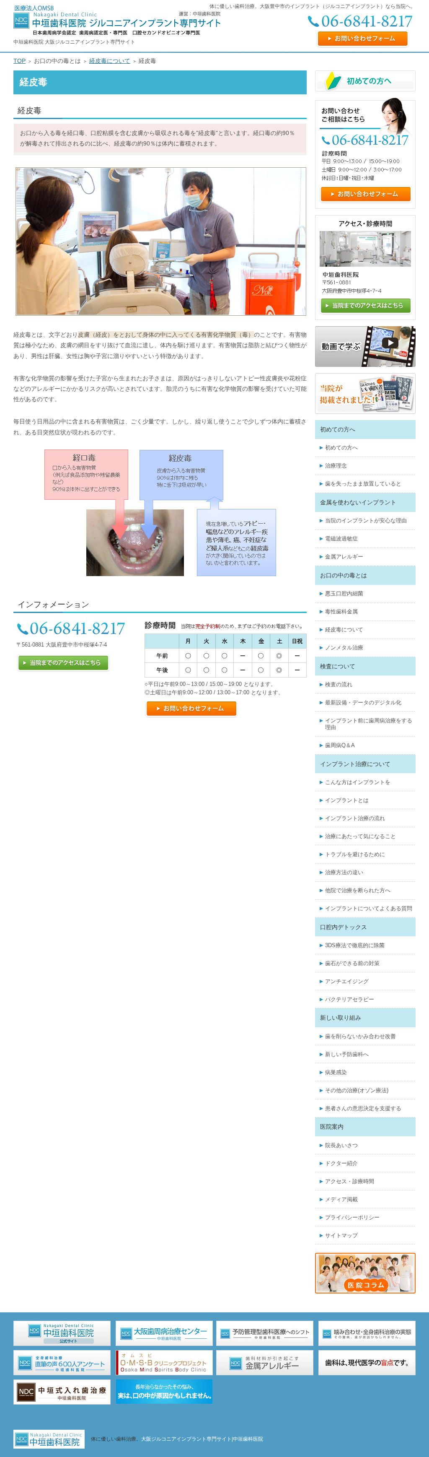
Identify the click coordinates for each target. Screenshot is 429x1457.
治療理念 (336, 465)
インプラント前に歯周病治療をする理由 (368, 723)
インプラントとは (347, 800)
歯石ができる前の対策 (352, 963)
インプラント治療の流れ (355, 818)
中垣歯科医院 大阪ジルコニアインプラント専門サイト (74, 42)
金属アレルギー (344, 556)
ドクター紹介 (341, 1163)
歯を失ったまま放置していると (363, 483)
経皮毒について (344, 629)
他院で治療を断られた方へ (357, 890)
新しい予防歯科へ (347, 1054)
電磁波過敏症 (341, 538)
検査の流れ (338, 684)
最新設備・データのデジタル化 (363, 702)
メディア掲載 (341, 1199)
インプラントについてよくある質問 (368, 908)
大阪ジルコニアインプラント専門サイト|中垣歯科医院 (202, 1439)
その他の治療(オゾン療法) (356, 1090)
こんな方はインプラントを (357, 782)
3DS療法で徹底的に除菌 (355, 945)
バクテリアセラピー (349, 999)
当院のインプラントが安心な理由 (366, 520)
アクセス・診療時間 (349, 1181)
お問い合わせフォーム (363, 39)
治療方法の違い (344, 872)
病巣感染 (336, 1072)
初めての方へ (341, 447)
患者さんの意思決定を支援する (363, 1108)
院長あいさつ (341, 1145)
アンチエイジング (347, 981)
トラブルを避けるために (355, 854)
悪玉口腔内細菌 (344, 593)
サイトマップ (341, 1235)
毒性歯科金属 (341, 611)
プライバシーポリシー (352, 1217)
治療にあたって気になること (360, 836)
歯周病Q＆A (340, 745)
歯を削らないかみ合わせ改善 (360, 1036)
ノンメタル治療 (344, 647)
